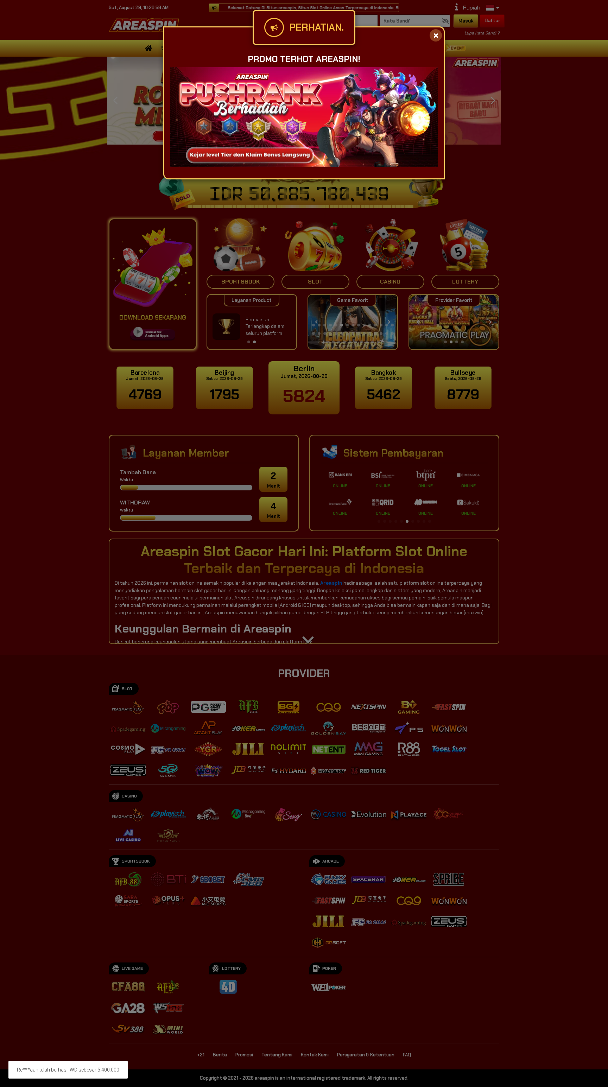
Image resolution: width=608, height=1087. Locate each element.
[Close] (436, 35)
